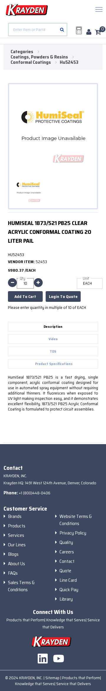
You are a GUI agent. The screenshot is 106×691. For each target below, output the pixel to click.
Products (16, 525)
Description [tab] (53, 326)
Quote (65, 570)
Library (66, 599)
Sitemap (52, 677)
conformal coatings (31, 62)
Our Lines (17, 544)
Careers (66, 551)
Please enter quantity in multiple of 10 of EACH (47, 307)
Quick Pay (68, 589)
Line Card (68, 580)
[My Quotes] (79, 30)
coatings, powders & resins (39, 57)
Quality (66, 542)
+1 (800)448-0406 (34, 493)
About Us (16, 563)
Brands (14, 516)
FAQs (13, 573)
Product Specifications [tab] (53, 363)
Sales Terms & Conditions (21, 586)
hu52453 (69, 62)
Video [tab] (53, 339)
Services (16, 535)
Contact (66, 561)
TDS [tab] (53, 351)
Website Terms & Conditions (75, 520)
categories (22, 51)
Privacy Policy (72, 533)
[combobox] (38, 29)
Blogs (13, 554)
